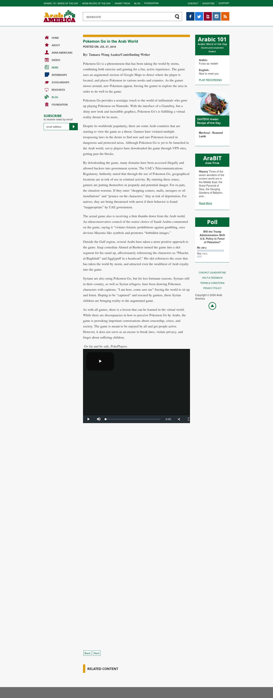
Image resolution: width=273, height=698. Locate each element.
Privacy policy (212, 288)
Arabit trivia (122, 3)
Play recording (210, 80)
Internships (59, 75)
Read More (205, 203)
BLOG (55, 97)
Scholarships (60, 82)
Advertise (208, 3)
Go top (210, 305)
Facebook (190, 14)
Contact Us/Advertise (212, 272)
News (55, 67)
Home (55, 38)
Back (87, 653)
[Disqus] (136, 497)
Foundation (151, 3)
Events (56, 60)
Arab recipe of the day (96, 3)
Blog (137, 3)
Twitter (199, 14)
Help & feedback (212, 277)
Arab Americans (62, 52)
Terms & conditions (212, 282)
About (56, 45)
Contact (193, 3)
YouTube (208, 14)
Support (224, 3)
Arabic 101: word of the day (61, 3)
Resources (58, 89)
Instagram (216, 14)
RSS (223, 14)
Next (96, 653)
